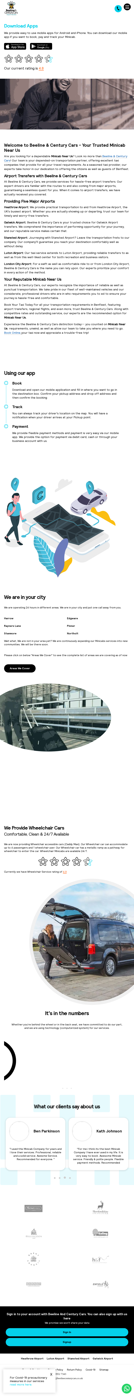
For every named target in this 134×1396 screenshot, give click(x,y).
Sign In (67, 1332)
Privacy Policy (55, 1369)
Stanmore (10, 633)
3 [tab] (71, 1088)
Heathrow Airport (32, 1358)
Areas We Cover (20, 668)
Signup (67, 1341)
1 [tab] (62, 1088)
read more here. (21, 1384)
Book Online (12, 333)
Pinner (71, 625)
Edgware (72, 618)
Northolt (72, 633)
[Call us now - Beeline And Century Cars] (118, 8)
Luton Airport (55, 1358)
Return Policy (74, 1369)
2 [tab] (59, 1178)
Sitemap (104, 1369)
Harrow (8, 618)
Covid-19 (90, 1369)
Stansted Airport (78, 1358)
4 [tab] (70, 1178)
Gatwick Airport (103, 1358)
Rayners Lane (12, 625)
